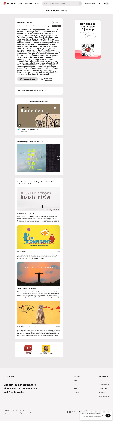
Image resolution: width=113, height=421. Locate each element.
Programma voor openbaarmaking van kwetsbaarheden (19, 413)
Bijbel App (28, 353)
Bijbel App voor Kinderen (46, 353)
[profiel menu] (106, 3)
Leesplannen (28, 3)
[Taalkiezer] (99, 3)
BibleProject (24, 131)
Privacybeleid (20, 411)
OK (108, 415)
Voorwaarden (28, 411)
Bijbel (20, 3)
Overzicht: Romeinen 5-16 (31, 129)
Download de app (90, 3)
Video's (37, 3)
